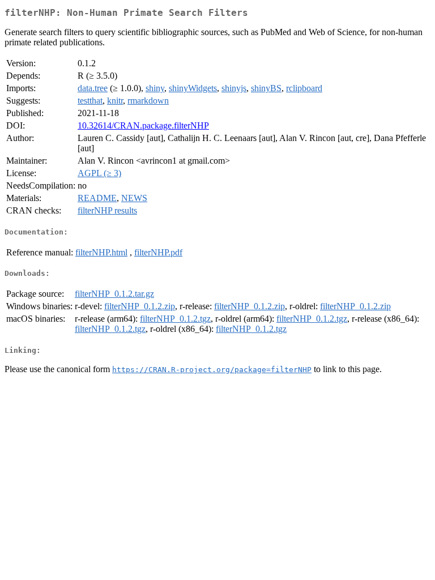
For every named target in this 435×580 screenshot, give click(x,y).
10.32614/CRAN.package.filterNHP (143, 125)
